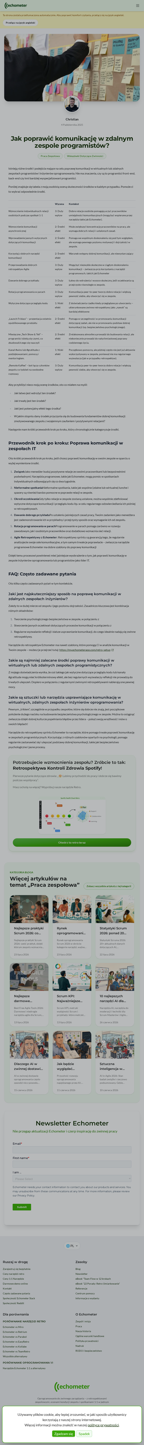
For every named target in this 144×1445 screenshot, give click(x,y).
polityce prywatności (103, 1425)
